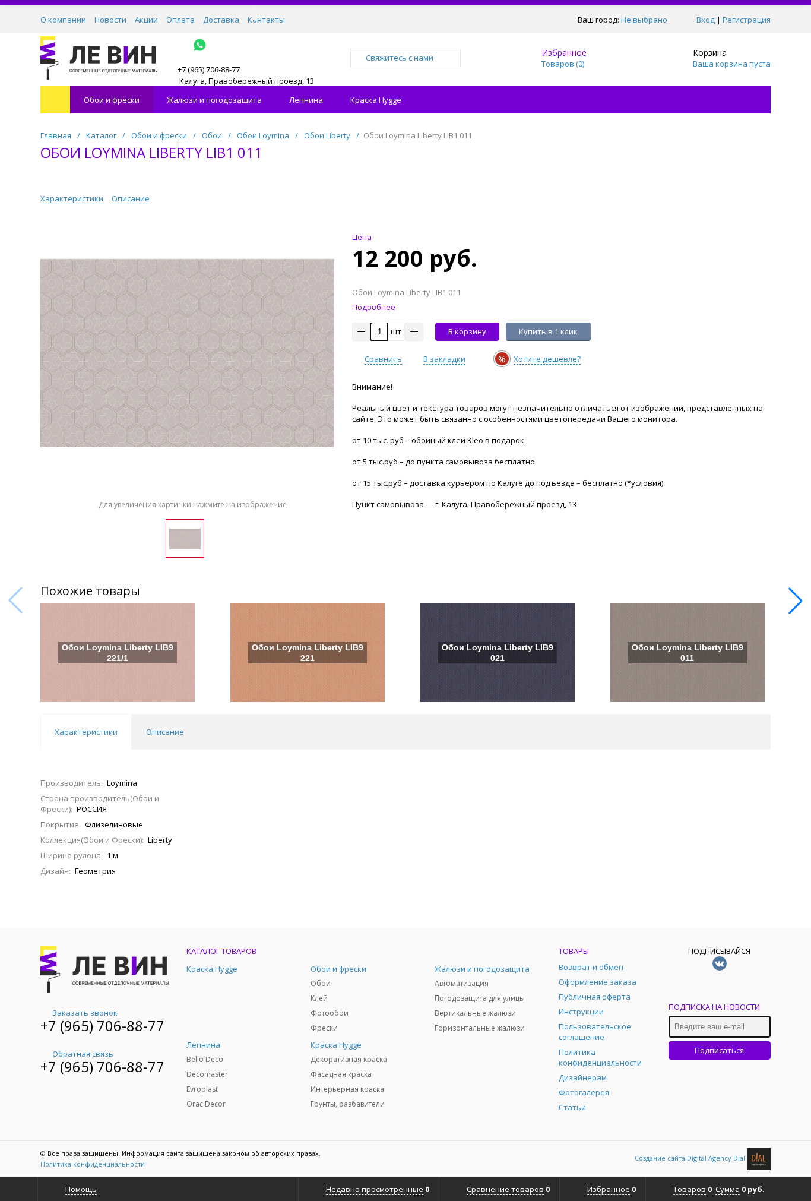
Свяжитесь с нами (399, 57)
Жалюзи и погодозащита (214, 99)
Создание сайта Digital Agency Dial (691, 1157)
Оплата (180, 19)
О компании (63, 19)
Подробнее (373, 307)
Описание (131, 198)
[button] (796, 600)
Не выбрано (644, 19)
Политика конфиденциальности (92, 1163)
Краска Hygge (375, 99)
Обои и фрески (112, 99)
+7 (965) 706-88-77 (102, 1025)
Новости (110, 19)
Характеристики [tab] (86, 731)
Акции (146, 19)
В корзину (467, 331)
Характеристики (71, 198)
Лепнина (306, 99)
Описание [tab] (165, 731)
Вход (705, 19)
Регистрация (747, 19)
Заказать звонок (85, 1012)
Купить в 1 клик (548, 331)
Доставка (221, 19)
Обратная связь (82, 1053)
